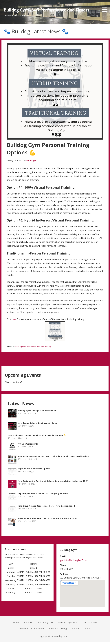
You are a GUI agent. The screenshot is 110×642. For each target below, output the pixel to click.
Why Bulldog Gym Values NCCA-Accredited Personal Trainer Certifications (53, 456)
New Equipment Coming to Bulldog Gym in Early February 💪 (37, 435)
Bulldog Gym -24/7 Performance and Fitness (46, 10)
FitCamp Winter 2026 (28, 444)
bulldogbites (20, 346)
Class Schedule (90, 622)
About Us (28, 622)
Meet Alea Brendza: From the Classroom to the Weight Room (47, 518)
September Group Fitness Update (34, 468)
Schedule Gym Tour (68, 622)
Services (76, 628)
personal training (44, 346)
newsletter (31, 346)
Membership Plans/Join (32, 628)
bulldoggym (31, 160)
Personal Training (58, 628)
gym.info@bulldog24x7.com (73, 560)
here (14, 319)
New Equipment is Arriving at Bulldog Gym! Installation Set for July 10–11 (53, 481)
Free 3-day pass (45, 622)
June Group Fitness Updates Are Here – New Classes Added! (46, 506)
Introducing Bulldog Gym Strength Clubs (37, 423)
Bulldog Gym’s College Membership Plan (37, 410)
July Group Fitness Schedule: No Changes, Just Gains (43, 493)
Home (16, 622)
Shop (87, 628)
